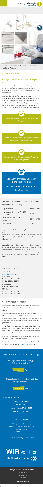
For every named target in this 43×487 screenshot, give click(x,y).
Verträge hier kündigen (21, 370)
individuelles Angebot (26, 344)
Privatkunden (14, 65)
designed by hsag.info (23, 481)
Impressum (23, 475)
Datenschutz (23, 473)
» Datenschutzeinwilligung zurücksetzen (21, 438)
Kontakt (23, 478)
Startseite (4, 65)
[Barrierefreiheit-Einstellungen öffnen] (39, 27)
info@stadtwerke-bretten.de (10, 274)
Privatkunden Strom (28, 65)
